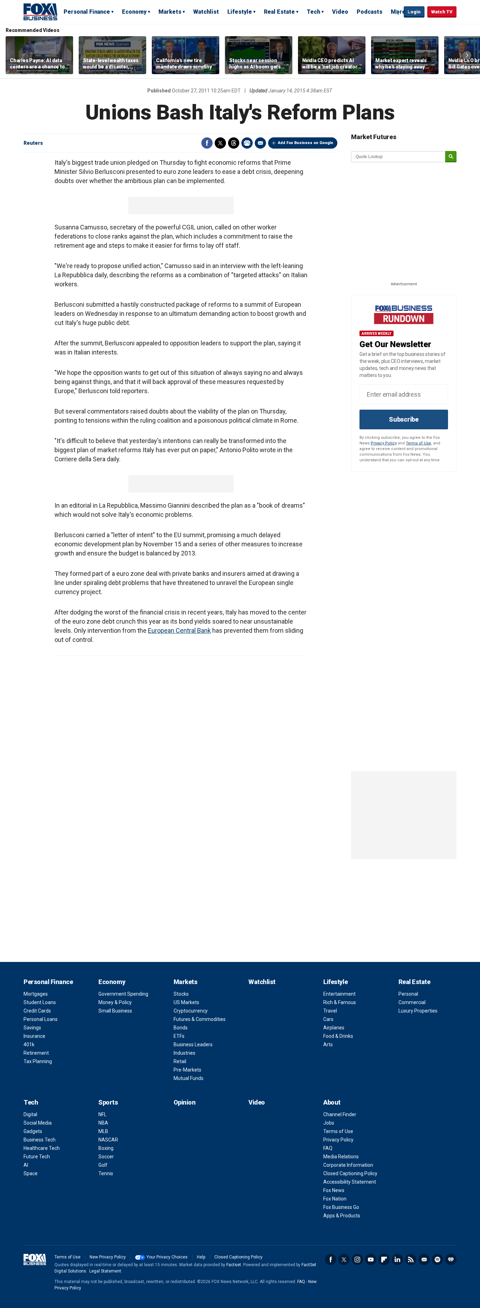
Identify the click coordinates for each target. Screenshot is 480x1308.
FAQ (327, 1148)
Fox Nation (334, 1199)
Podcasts (369, 11)
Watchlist (206, 11)
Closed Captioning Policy (350, 1173)
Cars (328, 1019)
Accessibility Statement (349, 1182)
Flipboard (384, 1259)
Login (414, 11)
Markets (169, 11)
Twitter (220, 143)
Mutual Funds (188, 1078)
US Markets (186, 1002)
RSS (410, 1259)
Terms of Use (418, 443)
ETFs (179, 1036)
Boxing (105, 1148)
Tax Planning (38, 1061)
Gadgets (33, 1131)
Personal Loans (41, 1019)
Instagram (357, 1259)
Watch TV (442, 11)
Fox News (333, 1190)
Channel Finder (339, 1114)
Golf (103, 1165)
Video (340, 11)
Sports (108, 1102)
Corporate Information (348, 1165)
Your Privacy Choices (167, 1257)
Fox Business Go (341, 1207)
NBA (103, 1123)
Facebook (207, 143)
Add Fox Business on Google (305, 143)
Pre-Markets (187, 1070)
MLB (103, 1131)
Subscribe (404, 419)
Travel (330, 1011)
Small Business (115, 1011)
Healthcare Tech (42, 1148)
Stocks (181, 994)
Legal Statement (105, 1271)
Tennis (105, 1173)
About (331, 1102)
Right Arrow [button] (467, 55)
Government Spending (123, 994)
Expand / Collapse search (397, 12)
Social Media (38, 1123)
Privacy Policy (384, 443)
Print (247, 143)
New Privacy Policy (108, 1257)
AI (26, 1165)
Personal (408, 994)
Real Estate (279, 11)
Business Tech (40, 1140)
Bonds (181, 1027)
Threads (233, 143)
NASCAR (108, 1140)
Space (31, 1173)
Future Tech (37, 1156)
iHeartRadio (450, 1259)
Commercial (412, 1002)
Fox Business (40, 11)
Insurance (34, 1036)
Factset (233, 1264)
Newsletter (424, 1259)
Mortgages (36, 994)
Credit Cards (37, 1011)
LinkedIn (397, 1259)
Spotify (437, 1259)
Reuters (33, 143)
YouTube (370, 1259)
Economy (134, 11)
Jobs (328, 1123)
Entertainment (339, 994)
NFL (102, 1114)
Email (260, 143)
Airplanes (333, 1027)
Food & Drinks (338, 1036)
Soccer (106, 1156)
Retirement (36, 1053)
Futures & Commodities (200, 1019)
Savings (32, 1027)
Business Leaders (193, 1044)
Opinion (185, 1102)
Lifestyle (239, 11)
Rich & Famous (339, 1002)
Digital (30, 1114)
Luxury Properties (417, 1011)
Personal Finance (87, 11)
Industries (184, 1053)
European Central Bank (179, 630)
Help (201, 1257)
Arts (328, 1044)
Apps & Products (341, 1215)
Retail (180, 1061)
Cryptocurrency (191, 1011)
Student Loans (40, 1002)
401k (29, 1044)
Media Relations (341, 1156)
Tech (313, 11)
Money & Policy (115, 1002)
